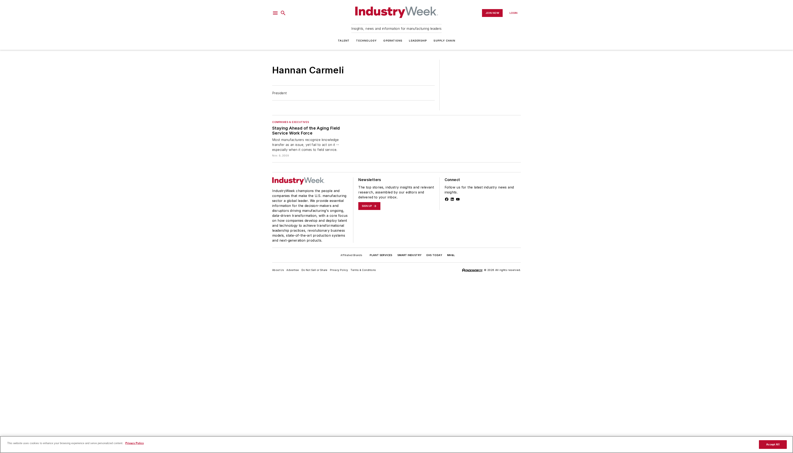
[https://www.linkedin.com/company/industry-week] (452, 199)
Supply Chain (444, 40)
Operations (392, 40)
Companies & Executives (290, 122)
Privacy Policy (339, 270)
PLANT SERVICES (381, 255)
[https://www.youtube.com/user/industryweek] (458, 199)
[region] (396, 444)
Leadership (418, 40)
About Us (278, 270)
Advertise (292, 270)
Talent (343, 40)
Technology (366, 40)
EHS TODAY (434, 255)
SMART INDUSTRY (409, 255)
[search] (283, 13)
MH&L (451, 255)
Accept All (772, 444)
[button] (275, 13)
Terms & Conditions (363, 270)
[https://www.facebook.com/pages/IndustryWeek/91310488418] (447, 199)
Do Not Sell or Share (315, 270)
